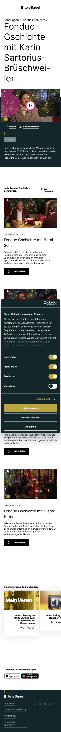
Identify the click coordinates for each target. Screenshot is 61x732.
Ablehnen (30, 426)
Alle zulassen (30, 408)
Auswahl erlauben (30, 417)
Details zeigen (43, 398)
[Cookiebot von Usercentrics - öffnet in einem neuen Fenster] (43, 303)
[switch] (52, 366)
